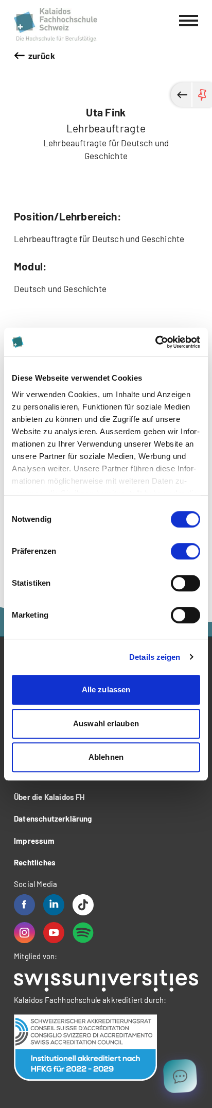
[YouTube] (53, 932)
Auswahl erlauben (106, 723)
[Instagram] (24, 932)
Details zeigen (154, 657)
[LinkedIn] (53, 904)
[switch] (185, 551)
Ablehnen (106, 757)
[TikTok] (83, 904)
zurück (41, 55)
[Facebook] (24, 904)
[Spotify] (83, 932)
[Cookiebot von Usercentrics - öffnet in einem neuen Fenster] (155, 342)
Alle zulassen (106, 689)
